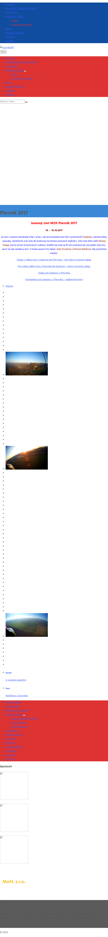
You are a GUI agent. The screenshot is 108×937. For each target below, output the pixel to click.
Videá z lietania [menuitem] (14, 735)
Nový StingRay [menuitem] (14, 702)
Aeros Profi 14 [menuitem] (13, 706)
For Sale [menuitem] (10, 759)
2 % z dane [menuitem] (11, 13)
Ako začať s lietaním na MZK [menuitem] (21, 9)
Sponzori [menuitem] (11, 755)
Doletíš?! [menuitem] (10, 37)
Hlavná (9, 286)
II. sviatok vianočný (16, 680)
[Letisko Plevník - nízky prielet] (27, 469)
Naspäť (9, 672)
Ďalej (8, 688)
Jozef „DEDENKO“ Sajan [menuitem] (24, 719)
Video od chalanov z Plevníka (54, 273)
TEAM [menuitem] (14, 21)
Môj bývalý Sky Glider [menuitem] (17, 711)
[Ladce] (27, 375)
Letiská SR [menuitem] (11, 751)
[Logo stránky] (7, 48)
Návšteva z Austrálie (17, 696)
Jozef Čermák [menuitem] (18, 723)
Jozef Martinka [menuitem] (19, 727)
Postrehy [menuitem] (10, 743)
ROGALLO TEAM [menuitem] (14, 17)
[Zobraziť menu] (25, 71)
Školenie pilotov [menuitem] (15, 33)
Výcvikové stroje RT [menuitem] (22, 25)
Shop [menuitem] (8, 29)
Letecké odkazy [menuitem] (14, 747)
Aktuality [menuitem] (11, 739)
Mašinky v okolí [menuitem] (14, 715)
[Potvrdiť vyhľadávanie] (26, 102)
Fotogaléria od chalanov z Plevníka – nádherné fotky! (54, 280)
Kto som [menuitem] (10, 5)
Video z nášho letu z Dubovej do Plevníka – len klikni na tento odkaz (54, 260)
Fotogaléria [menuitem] (12, 731)
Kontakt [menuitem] (10, 41)
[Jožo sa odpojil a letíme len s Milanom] (27, 636)
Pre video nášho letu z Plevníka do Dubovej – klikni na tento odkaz (54, 266)
